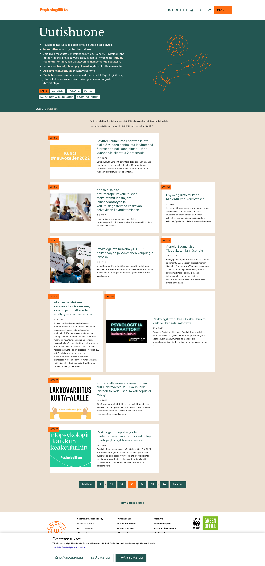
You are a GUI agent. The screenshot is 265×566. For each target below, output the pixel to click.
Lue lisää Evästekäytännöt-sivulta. (68, 547)
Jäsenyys (158, 518)
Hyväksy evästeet (131, 557)
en (201, 10)
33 (131, 484)
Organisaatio (124, 518)
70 (164, 484)
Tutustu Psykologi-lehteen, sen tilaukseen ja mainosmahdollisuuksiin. (83, 59)
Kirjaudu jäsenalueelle (165, 528)
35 (152, 484)
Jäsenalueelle (178, 10)
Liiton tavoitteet (126, 528)
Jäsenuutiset (51, 49)
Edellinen (87, 484)
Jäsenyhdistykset (162, 523)
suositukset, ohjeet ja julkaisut (69, 66)
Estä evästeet (100, 557)
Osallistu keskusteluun (57, 71)
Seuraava (178, 484)
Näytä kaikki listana (132, 502)
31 (111, 484)
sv (209, 10)
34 (142, 484)
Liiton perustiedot (127, 523)
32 (121, 484)
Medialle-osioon (53, 75)
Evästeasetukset (71, 557)
